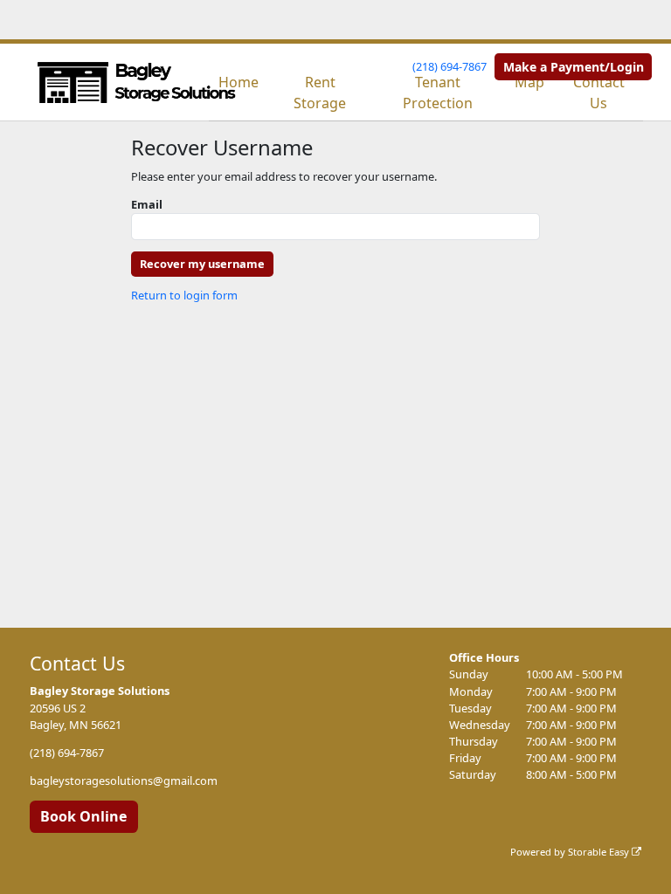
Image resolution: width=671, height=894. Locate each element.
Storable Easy (600, 851)
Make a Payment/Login (573, 66)
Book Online (83, 816)
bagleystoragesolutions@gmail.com (124, 780)
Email (147, 204)
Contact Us (599, 92)
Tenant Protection (438, 92)
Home (238, 82)
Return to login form (184, 295)
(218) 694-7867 (449, 66)
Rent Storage (320, 92)
